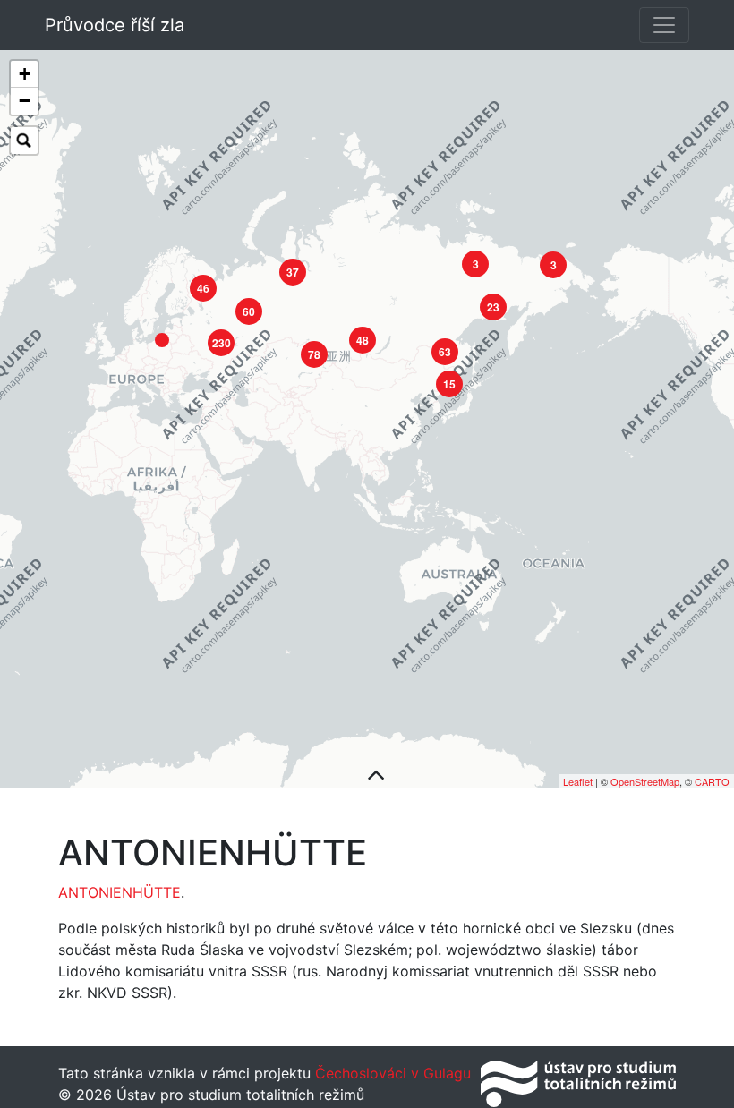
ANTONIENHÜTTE (119, 892)
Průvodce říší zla (114, 25)
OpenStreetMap (644, 781)
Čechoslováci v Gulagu (391, 1073)
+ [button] (24, 74)
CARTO (712, 781)
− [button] (24, 100)
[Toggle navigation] (664, 25)
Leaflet (578, 781)
